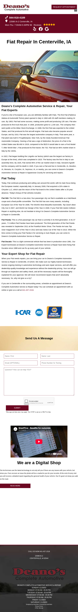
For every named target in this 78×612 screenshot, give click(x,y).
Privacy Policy (39, 606)
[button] (35, 29)
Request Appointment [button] (64, 7)
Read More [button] (15, 486)
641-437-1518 (28, 290)
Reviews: (36, 25)
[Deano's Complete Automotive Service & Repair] (16, 7)
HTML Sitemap (39, 608)
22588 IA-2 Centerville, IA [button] (20, 21)
